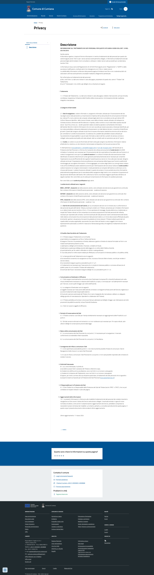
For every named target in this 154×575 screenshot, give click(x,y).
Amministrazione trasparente (86, 548)
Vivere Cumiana (61, 16)
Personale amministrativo (32, 527)
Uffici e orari (28, 559)
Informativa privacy (83, 541)
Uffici (26, 532)
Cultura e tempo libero (57, 529)
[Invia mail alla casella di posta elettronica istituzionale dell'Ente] (38, 551)
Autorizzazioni (55, 524)
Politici (26, 529)
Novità (43, 16)
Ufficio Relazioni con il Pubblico (33, 557)
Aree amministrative (30, 516)
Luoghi (106, 530)
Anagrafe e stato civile (57, 521)
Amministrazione (32, 16)
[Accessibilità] (5, 570)
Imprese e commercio (83, 519)
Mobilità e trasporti (83, 521)
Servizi (51, 16)
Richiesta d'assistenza (84, 556)
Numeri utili (28, 562)
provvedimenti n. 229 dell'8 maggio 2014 (84, 148)
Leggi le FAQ (81, 550)
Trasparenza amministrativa (105, 16)
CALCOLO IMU (55, 546)
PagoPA (53, 551)
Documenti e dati (29, 519)
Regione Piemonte (30, 2)
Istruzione (92, 16)
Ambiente (54, 519)
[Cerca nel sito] (125, 9)
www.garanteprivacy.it (107, 378)
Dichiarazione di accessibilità (85, 546)
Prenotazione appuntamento (85, 554)
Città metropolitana (56, 544)
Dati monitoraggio (29, 568)
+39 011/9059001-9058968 (38, 547)
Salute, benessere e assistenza (86, 524)
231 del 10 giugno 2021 (105, 148)
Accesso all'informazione (79, 16)
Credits (55, 568)
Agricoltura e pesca (56, 516)
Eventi (106, 532)
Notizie (106, 516)
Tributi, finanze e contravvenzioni (86, 527)
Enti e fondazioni (29, 521)
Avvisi (106, 519)
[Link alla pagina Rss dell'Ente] (105, 541)
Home (35, 23)
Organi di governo (29, 524)
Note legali (81, 544)
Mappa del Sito (68, 568)
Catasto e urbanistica (57, 527)
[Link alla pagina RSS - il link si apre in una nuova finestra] (112, 9)
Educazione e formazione (84, 516)
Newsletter (107, 543)
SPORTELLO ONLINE (57, 549)
